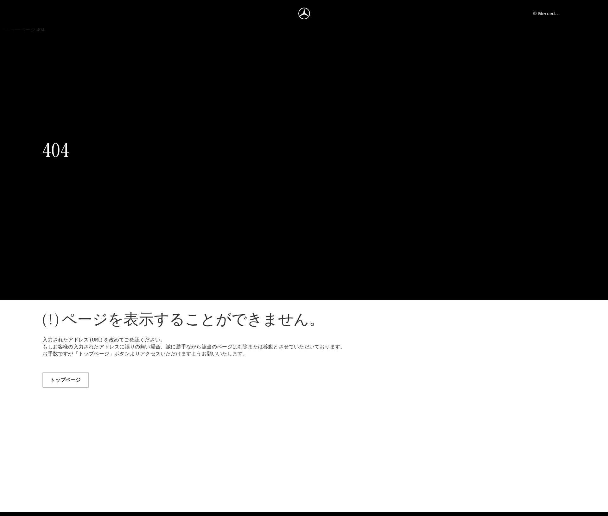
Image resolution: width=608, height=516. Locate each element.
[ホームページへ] (304, 13)
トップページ (65, 380)
